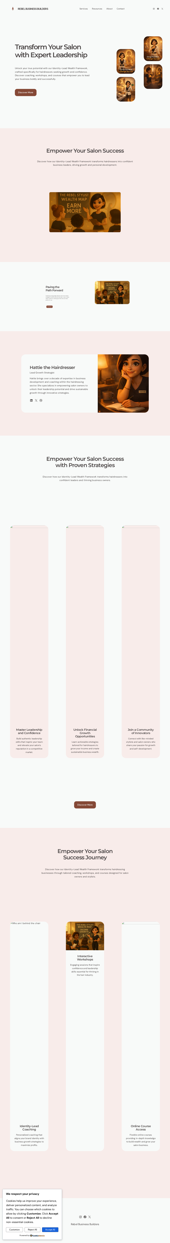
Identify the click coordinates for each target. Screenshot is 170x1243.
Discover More (25, 92)
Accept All (50, 1229)
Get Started (49, 306)
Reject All (32, 1229)
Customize (14, 1229)
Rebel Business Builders (33, 8)
